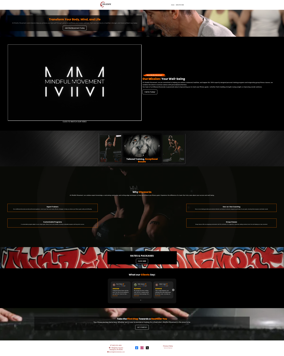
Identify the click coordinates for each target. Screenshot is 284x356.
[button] (111, 290)
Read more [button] (115, 295)
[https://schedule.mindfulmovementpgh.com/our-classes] (106, 4)
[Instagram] (142, 347)
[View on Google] (114, 284)
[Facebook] (136, 347)
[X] (147, 347)
